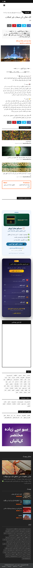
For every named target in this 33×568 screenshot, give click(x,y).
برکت (6, 377)
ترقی (25, 379)
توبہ (4, 379)
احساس (20, 375)
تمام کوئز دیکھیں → (16, 313)
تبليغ (5, 533)
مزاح (20, 388)
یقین (17, 392)
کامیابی (9, 390)
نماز (29, 390)
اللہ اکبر (17, 377)
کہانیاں (25, 392)
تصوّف (17, 535)
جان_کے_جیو (14, 402)
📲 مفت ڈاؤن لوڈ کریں (16, 244)
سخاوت (25, 384)
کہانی (29, 392)
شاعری (25, 386)
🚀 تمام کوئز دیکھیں (16, 271)
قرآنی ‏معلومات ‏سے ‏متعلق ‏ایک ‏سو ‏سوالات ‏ (17, 476)
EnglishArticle (14, 556)
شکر (21, 386)
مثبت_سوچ (25, 388)
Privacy (9, 566)
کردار (5, 390)
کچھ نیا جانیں (24, 5)
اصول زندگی (28, 377)
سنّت (21, 384)
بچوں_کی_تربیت (20, 402)
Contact (3, 566)
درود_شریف (5, 539)
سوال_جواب (10, 544)
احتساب (28, 375)
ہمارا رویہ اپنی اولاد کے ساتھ (23, 40)
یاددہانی (20, 392)
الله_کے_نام (22, 377)
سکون (7, 384)
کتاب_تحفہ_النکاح (16, 417)
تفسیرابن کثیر (16, 379)
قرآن (30, 20)
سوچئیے (11, 384)
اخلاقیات (15, 375)
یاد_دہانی (28, 556)
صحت (12, 386)
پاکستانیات (9, 404)
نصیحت (6, 388)
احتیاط (24, 375)
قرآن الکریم (15, 548)
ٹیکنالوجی (17, 390)
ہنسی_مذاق (8, 554)
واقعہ (26, 390)
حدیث (29, 382)
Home (20, 566)
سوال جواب (16, 384)
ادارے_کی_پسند (9, 375)
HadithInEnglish (26, 558)
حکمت (21, 382)
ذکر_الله (8, 415)
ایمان (9, 377)
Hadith (7, 556)
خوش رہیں (11, 539)
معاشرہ (16, 388)
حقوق (25, 382)
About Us (15, 566)
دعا (14, 415)
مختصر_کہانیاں (13, 552)
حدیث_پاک (19, 415)
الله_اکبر (28, 415)
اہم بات (13, 377)
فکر (4, 386)
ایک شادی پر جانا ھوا (25, 43)
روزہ (6, 382)
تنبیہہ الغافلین (9, 379)
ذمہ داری (17, 382)
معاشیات (11, 388)
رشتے (10, 382)
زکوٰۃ (29, 384)
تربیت (29, 379)
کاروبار (13, 390)
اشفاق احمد (28, 531)
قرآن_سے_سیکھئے (27, 417)
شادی (29, 386)
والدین (22, 390)
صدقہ (8, 386)
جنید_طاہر (7, 537)
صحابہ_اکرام (17, 386)
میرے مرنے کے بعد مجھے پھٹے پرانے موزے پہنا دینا (20, 12)
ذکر (13, 382)
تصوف (21, 379)
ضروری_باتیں (27, 548)
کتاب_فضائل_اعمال (8, 417)
